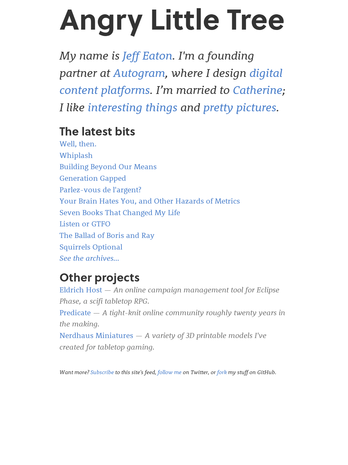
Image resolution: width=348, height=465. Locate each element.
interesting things (132, 106)
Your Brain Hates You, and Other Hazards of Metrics (149, 201)
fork (222, 371)
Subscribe (102, 371)
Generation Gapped (92, 178)
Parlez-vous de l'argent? (100, 189)
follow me (169, 371)
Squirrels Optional (90, 247)
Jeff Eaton (147, 55)
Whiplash (76, 155)
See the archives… (89, 258)
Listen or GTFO (84, 223)
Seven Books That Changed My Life (119, 212)
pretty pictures (239, 106)
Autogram (139, 72)
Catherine (257, 89)
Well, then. (78, 143)
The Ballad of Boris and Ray (107, 235)
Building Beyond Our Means (108, 166)
